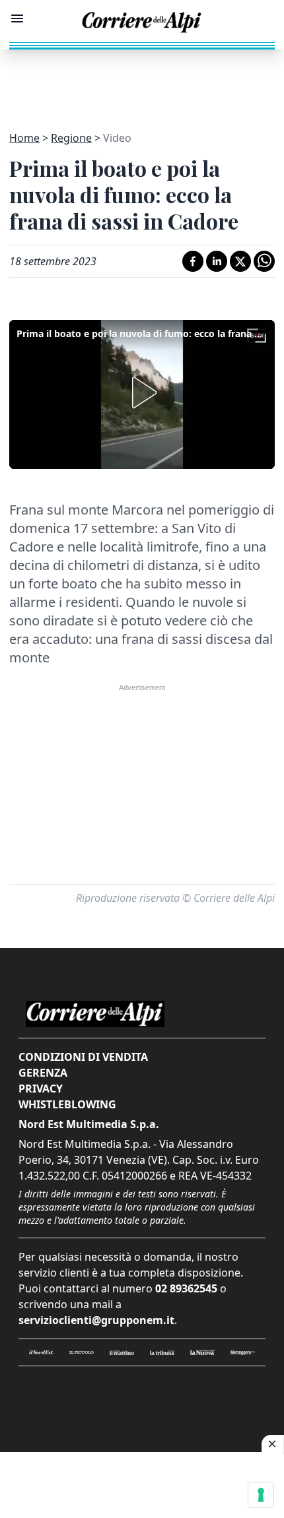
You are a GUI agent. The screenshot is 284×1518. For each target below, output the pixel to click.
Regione (71, 138)
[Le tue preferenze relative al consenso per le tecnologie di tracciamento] (260, 1494)
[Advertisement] (142, 82)
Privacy (40, 1088)
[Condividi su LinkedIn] (216, 261)
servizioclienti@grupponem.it (96, 1320)
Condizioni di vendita (83, 1057)
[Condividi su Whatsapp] (264, 261)
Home (24, 138)
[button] (142, 392)
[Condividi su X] (240, 261)
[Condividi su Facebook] (192, 261)
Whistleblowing (67, 1104)
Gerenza (42, 1072)
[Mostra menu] (17, 18)
